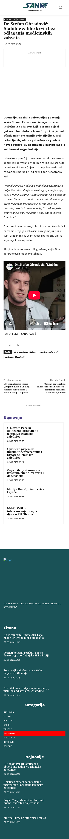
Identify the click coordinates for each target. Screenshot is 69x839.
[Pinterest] (34, 366)
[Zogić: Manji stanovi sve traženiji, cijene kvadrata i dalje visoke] (53, 475)
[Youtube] (45, 616)
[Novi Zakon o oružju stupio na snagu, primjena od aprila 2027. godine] (59, 692)
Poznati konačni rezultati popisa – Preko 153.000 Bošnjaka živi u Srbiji (26, 654)
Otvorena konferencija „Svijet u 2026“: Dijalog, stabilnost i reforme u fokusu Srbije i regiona (17, 388)
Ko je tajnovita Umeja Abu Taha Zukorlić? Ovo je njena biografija (24, 636)
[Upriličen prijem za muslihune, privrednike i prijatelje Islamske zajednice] (53, 454)
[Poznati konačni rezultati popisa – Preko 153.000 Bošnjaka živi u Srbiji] (59, 657)
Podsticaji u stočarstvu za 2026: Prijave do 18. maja (23, 672)
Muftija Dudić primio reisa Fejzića (25, 491)
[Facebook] (18, 366)
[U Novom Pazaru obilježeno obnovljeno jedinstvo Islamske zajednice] (53, 433)
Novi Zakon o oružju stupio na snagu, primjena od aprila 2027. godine (26, 690)
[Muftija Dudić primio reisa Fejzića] (53, 494)
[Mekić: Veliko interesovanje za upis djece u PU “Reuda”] (53, 513)
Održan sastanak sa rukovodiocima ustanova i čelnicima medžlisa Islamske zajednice (51, 388)
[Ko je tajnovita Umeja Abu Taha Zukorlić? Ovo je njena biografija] (59, 639)
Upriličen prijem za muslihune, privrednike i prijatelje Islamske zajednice (24, 453)
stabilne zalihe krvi (48, 352)
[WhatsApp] (42, 366)
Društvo (21, 19)
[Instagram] (34, 616)
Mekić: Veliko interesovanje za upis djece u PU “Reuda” (22, 511)
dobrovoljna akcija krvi (25, 352)
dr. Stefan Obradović (14, 357)
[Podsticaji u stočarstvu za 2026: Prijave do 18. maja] (59, 674)
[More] (51, 366)
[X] (26, 366)
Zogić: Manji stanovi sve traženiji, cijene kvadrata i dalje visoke (25, 473)
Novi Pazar (9, 19)
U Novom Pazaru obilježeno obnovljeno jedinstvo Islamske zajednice (22, 432)
